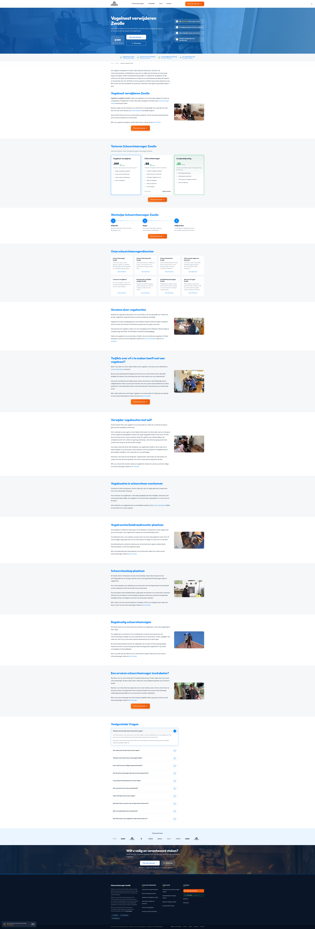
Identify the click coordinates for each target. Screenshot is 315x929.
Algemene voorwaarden (176, 926)
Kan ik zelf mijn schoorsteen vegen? (124, 796)
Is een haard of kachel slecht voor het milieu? (127, 780)
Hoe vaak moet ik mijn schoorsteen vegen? (126, 750)
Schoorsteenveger (149, 339)
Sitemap (202, 926)
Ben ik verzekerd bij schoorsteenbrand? (125, 811)
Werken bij (186, 903)
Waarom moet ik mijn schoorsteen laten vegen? (128, 731)
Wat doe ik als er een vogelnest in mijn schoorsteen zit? (130, 818)
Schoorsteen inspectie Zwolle (150, 889)
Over (160, 3)
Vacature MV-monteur (168, 906)
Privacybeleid (10, 925)
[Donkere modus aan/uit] (311, 3)
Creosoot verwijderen (148, 907)
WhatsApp (137, 43)
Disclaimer (196, 926)
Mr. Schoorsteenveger (139, 926)
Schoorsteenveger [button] (138, 3)
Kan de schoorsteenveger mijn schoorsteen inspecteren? (131, 773)
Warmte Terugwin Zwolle (169, 902)
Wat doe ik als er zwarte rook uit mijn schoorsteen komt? (131, 803)
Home (112, 63)
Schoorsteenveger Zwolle (122, 926)
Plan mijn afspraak (194, 4)
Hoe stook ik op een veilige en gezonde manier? (128, 765)
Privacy (185, 926)
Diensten (117, 63)
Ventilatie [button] (151, 3)
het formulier (157, 122)
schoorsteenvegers (159, 505)
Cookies (190, 926)
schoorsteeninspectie (117, 369)
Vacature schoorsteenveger (149, 911)
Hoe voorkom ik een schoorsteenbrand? (125, 788)
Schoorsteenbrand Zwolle (149, 893)
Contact (168, 3)
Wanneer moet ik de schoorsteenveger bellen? (127, 758)
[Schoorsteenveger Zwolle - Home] (114, 3)
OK (33, 924)
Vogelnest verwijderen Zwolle (150, 897)
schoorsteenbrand (136, 111)
